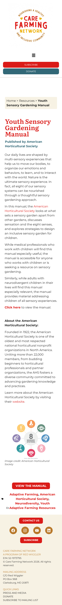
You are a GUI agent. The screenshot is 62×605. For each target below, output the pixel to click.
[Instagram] (25, 530)
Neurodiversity (27, 503)
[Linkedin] (49, 530)
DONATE (8, 596)
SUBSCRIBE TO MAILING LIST (20, 600)
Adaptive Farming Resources (32, 508)
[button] (34, 55)
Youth (45, 503)
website (18, 401)
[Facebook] (13, 530)
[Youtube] (37, 530)
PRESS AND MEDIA (14, 592)
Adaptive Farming (24, 494)
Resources (27, 101)
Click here (13, 307)
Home (11, 101)
